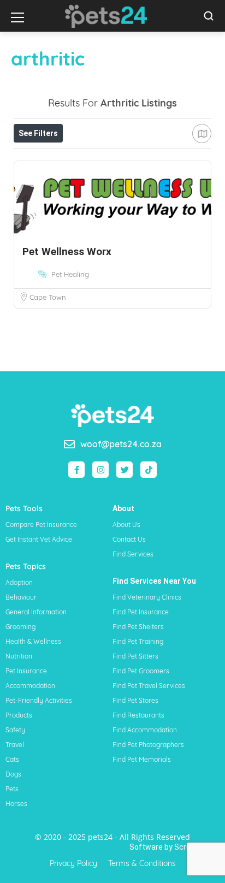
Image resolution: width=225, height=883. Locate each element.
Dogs (13, 774)
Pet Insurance (26, 671)
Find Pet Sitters (135, 656)
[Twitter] (124, 469)
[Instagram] (100, 469)
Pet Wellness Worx (66, 251)
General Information (36, 612)
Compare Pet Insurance (41, 524)
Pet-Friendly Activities (38, 700)
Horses (16, 803)
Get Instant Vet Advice (38, 539)
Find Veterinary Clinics (146, 597)
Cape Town (47, 297)
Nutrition (18, 656)
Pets (12, 789)
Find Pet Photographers (148, 744)
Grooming (20, 627)
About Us (126, 524)
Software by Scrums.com (174, 847)
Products (18, 715)
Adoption (19, 582)
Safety (15, 730)
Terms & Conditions (142, 863)
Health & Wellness (33, 641)
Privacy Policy (73, 863)
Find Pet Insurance (140, 612)
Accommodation (30, 685)
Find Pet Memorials (141, 759)
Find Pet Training (137, 641)
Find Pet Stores (135, 700)
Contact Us (129, 539)
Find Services (132, 554)
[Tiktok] (148, 469)
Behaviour (21, 597)
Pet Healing (70, 274)
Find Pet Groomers (140, 671)
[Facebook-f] (76, 469)
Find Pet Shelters (138, 627)
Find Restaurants (138, 715)
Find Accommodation (144, 730)
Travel (14, 744)
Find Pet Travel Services (148, 685)
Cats (12, 759)
